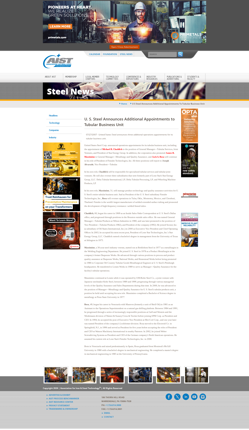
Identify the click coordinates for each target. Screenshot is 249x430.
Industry (52, 137)
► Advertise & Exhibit (58, 395)
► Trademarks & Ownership (62, 408)
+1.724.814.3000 (113, 405)
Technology (54, 122)
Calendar (94, 54)
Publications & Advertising (174, 77)
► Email (105, 413)
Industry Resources (152, 77)
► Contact (107, 416)
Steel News (126, 54)
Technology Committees (112, 77)
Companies (54, 130)
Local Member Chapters (92, 77)
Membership (71, 76)
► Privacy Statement (58, 405)
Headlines (53, 115)
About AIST (50, 76)
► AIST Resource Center (59, 401)
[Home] (58, 61)
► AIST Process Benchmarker (62, 398)
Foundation (110, 54)
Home (124, 103)
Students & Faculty (193, 77)
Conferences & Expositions (133, 77)
